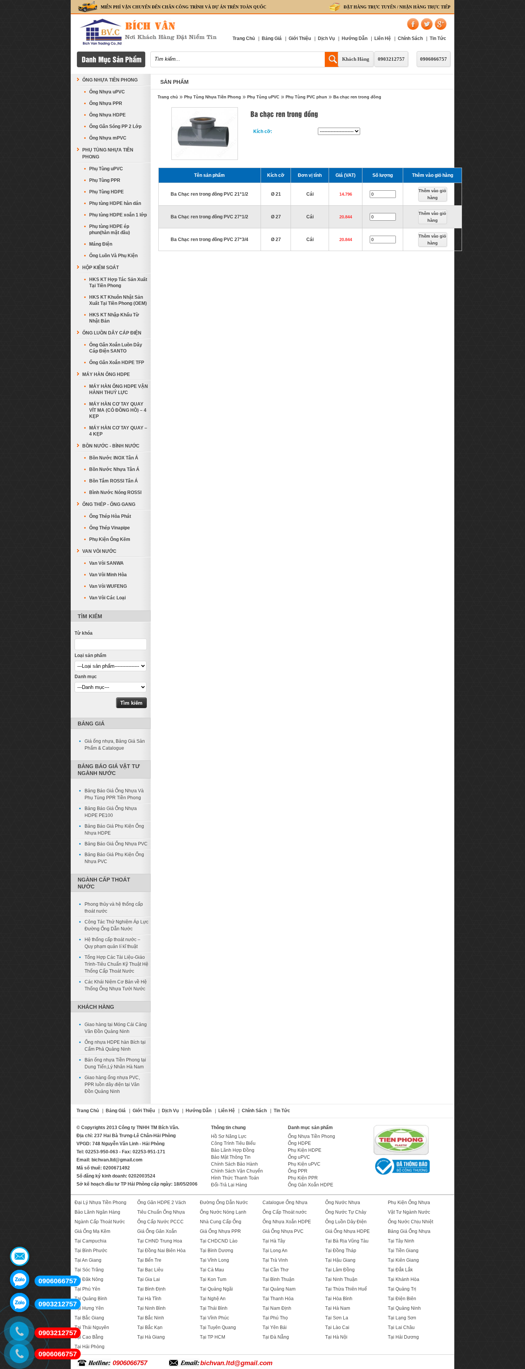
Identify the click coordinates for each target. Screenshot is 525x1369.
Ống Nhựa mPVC (107, 138)
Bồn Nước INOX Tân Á (113, 458)
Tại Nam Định (276, 1308)
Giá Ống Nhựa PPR (220, 1231)
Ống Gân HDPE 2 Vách (161, 1202)
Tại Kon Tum (213, 1279)
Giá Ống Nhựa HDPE (347, 1231)
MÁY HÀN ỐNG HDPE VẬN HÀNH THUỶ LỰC (118, 389)
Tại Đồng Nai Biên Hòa (161, 1250)
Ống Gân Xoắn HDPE (310, 1185)
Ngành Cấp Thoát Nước (100, 1221)
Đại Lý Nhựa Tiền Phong (100, 1202)
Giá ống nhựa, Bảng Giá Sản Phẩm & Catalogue (115, 745)
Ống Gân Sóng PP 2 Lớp (115, 126)
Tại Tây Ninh (401, 1241)
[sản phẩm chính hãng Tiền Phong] (401, 1154)
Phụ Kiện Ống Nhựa (409, 1202)
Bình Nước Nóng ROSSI (115, 492)
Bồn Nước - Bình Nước (111, 446)
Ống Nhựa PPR (105, 103)
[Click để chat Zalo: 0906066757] (19, 1279)
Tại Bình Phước (91, 1250)
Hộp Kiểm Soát (100, 267)
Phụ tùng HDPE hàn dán (115, 203)
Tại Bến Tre (149, 1260)
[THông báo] (401, 1175)
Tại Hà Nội (336, 1337)
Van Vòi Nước (99, 551)
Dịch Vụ (326, 38)
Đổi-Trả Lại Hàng (229, 1185)
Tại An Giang (88, 1260)
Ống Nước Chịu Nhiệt (410, 1221)
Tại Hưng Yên (89, 1308)
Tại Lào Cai (337, 1327)
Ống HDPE (299, 1143)
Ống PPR (297, 1171)
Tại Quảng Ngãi (216, 1289)
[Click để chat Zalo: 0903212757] (19, 1302)
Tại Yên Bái (274, 1327)
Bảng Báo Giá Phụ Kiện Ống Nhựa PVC (114, 858)
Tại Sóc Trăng (89, 1270)
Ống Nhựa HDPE (107, 115)
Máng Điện (100, 244)
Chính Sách (410, 38)
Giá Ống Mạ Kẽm (92, 1231)
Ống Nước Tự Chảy (345, 1212)
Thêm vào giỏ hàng (432, 194)
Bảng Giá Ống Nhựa (409, 1231)
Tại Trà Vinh (275, 1260)
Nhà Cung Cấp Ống (220, 1221)
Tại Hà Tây (273, 1241)
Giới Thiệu (300, 38)
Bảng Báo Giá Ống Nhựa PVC (116, 844)
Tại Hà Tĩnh (149, 1298)
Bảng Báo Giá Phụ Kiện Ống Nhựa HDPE (114, 829)
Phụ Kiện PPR (303, 1178)
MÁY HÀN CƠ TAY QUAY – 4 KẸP (118, 431)
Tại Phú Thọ (275, 1318)
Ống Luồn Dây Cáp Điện (111, 333)
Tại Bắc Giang (89, 1318)
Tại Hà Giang (151, 1337)
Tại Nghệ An (213, 1298)
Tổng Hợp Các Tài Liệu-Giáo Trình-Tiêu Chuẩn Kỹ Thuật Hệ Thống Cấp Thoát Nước (116, 964)
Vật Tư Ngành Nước (409, 1212)
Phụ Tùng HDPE (106, 192)
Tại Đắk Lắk (400, 1270)
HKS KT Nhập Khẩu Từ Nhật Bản (114, 318)
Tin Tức (438, 38)
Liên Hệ (382, 38)
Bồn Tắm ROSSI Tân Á (113, 481)
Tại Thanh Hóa (278, 1298)
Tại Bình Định (151, 1289)
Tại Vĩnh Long (214, 1260)
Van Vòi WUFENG (108, 586)
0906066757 (433, 59)
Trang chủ (168, 97)
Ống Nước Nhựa (342, 1202)
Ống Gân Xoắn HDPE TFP (116, 362)
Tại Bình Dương (216, 1250)
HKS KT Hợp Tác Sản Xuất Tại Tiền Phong (118, 282)
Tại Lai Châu (401, 1327)
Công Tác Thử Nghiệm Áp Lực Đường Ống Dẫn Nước (116, 925)
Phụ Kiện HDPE (304, 1150)
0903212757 (391, 59)
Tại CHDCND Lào (219, 1241)
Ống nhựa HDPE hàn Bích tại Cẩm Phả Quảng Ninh (115, 1046)
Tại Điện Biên (402, 1298)
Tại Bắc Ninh (150, 1318)
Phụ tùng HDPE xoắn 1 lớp (118, 215)
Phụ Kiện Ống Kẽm (109, 539)
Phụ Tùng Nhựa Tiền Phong (212, 97)
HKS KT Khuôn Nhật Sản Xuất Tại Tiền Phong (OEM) (118, 300)
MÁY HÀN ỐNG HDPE (106, 374)
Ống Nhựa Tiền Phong (110, 80)
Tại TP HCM (212, 1337)
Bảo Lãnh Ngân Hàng (97, 1212)
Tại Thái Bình (214, 1308)
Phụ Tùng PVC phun (306, 97)
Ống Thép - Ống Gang (108, 504)
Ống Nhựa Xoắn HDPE (286, 1221)
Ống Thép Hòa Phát (110, 516)
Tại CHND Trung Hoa (159, 1241)
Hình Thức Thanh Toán (235, 1178)
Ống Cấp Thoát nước (284, 1212)
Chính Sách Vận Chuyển (237, 1171)
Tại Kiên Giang (403, 1260)
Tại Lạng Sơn (402, 1318)
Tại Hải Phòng (90, 1346)
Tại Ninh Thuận (341, 1279)
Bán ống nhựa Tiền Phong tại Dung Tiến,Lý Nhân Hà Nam (115, 1063)
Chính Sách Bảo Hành (234, 1164)
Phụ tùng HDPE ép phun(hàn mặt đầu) (109, 229)
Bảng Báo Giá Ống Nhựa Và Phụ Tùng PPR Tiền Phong (114, 794)
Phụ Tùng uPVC (263, 97)
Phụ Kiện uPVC (304, 1164)
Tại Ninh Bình (151, 1308)
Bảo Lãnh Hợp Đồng (232, 1150)
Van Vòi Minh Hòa (108, 574)
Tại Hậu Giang (340, 1260)
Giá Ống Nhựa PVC (283, 1231)
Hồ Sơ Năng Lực (228, 1136)
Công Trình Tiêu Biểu (233, 1143)
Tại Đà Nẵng (275, 1337)
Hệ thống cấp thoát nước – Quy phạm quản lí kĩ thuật (112, 943)
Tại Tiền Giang (403, 1250)
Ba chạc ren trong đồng (357, 97)
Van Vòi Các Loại (107, 597)
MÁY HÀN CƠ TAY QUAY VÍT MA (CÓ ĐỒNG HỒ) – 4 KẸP (117, 410)
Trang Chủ (244, 38)
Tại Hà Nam (337, 1308)
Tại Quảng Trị (402, 1289)
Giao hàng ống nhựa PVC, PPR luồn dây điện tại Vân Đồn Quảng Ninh (112, 1084)
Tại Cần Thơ (275, 1270)
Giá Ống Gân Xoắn (157, 1231)
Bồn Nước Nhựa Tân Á (114, 469)
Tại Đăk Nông (89, 1279)
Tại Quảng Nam (279, 1289)
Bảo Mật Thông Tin (231, 1157)
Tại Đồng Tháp (340, 1250)
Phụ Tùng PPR (104, 180)
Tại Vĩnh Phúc (214, 1318)
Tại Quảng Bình (91, 1298)
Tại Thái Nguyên (92, 1327)
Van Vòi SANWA (106, 563)
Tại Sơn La (336, 1318)
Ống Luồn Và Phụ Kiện (113, 255)
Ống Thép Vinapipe (109, 528)
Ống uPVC (299, 1157)
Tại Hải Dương (403, 1337)
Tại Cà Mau (212, 1270)
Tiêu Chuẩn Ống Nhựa (161, 1212)
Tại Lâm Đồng (340, 1270)
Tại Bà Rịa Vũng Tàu (347, 1241)
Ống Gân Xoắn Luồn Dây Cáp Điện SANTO (115, 348)
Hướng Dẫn (354, 38)
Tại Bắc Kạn (150, 1327)
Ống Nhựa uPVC (107, 92)
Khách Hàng (355, 59)
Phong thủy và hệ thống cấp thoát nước (114, 908)
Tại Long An (274, 1250)
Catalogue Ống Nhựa (284, 1202)
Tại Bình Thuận (278, 1279)
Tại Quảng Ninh (404, 1308)
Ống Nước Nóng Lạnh (223, 1212)
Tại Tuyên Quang (218, 1327)
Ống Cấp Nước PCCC (160, 1221)
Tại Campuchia (90, 1241)
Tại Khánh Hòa (403, 1279)
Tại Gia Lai (148, 1279)
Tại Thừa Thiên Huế (346, 1289)
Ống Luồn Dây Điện (346, 1221)
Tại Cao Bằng (89, 1337)
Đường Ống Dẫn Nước (224, 1202)
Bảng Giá (272, 38)
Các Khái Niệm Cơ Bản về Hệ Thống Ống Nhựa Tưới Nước (116, 985)
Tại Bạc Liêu (150, 1270)
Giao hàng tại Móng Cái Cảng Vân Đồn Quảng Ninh (116, 1028)
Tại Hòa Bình (338, 1298)
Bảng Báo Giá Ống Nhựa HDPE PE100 (111, 812)
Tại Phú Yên (87, 1289)
